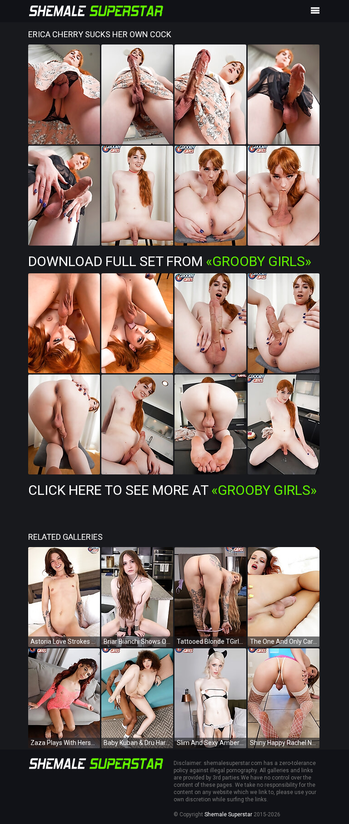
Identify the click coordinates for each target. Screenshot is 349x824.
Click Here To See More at (172, 490)
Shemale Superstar (228, 814)
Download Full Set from (169, 261)
